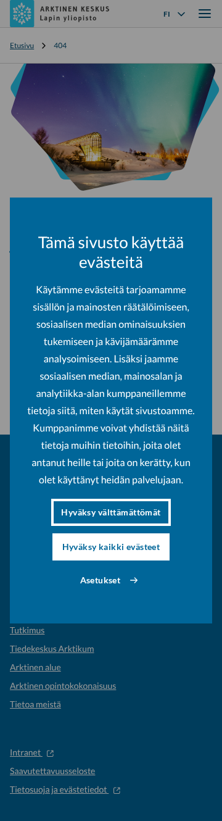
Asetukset (100, 580)
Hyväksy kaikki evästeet (111, 546)
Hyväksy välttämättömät (110, 512)
